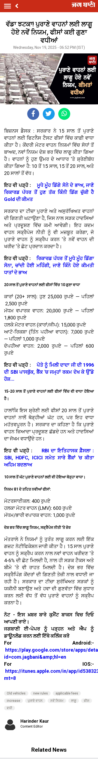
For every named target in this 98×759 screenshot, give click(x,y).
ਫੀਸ (86, 701)
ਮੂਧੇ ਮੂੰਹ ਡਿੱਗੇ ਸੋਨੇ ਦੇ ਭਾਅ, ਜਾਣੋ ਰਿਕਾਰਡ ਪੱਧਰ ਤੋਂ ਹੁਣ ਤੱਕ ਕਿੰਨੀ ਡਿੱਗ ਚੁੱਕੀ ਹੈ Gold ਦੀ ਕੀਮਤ (49, 192)
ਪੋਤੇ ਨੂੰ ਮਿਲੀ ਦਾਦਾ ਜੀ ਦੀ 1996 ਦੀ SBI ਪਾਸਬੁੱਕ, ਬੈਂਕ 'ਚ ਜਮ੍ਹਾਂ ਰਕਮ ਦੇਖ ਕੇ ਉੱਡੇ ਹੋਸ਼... (49, 372)
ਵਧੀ (9, 708)
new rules (40, 693)
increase (13, 701)
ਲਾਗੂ (73, 701)
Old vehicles (16, 693)
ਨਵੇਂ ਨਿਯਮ (56, 701)
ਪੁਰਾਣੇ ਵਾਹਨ (35, 701)
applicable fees (67, 693)
